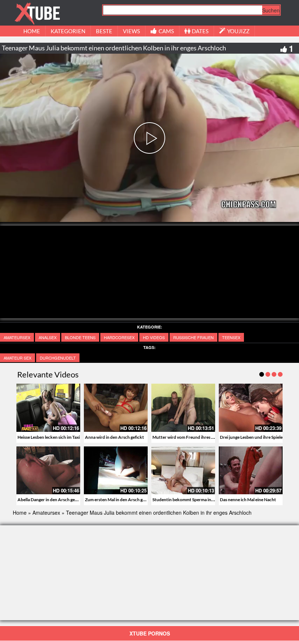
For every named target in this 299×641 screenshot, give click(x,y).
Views (131, 31)
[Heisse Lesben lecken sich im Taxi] (48, 407)
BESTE (104, 31)
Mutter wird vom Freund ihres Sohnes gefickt (195, 437)
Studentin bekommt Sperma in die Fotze (191, 499)
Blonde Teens (80, 337)
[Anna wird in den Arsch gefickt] (116, 407)
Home (20, 512)
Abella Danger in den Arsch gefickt (51, 499)
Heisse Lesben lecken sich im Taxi (49, 437)
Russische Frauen (193, 337)
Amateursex (17, 337)
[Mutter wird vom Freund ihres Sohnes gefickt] (183, 407)
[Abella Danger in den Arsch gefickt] (48, 470)
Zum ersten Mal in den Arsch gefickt (119, 499)
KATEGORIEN (68, 31)
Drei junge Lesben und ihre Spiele (251, 437)
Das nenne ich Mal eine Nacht (248, 499)
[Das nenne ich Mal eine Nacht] (251, 470)
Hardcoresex (119, 337)
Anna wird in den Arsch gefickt (114, 437)
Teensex (231, 337)
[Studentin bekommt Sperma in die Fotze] (183, 470)
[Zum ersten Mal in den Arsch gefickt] (116, 470)
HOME (31, 31)
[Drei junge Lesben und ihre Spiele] (251, 407)
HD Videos (154, 337)
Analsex (48, 337)
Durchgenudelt (58, 358)
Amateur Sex (17, 358)
